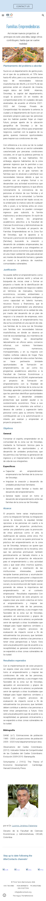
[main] (23, 34)
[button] (3, 15)
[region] (23, 6)
